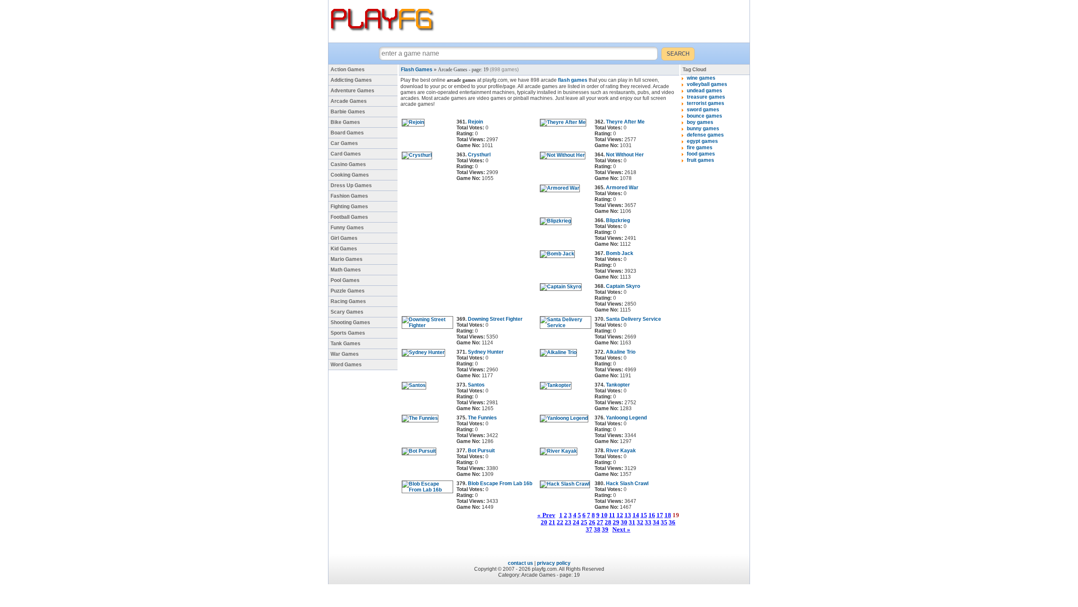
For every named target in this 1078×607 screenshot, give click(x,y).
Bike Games (345, 122)
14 (635, 515)
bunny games (703, 129)
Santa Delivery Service (633, 319)
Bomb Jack (619, 253)
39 (605, 529)
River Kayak (621, 451)
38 (597, 529)
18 (667, 515)
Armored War (622, 188)
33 (648, 522)
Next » (621, 529)
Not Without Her (625, 155)
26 (592, 522)
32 (640, 522)
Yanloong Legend (626, 418)
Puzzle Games (348, 291)
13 (627, 515)
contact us (520, 563)
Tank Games (345, 343)
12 (619, 515)
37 (589, 529)
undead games (704, 91)
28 (608, 522)
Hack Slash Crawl (627, 483)
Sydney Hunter (486, 352)
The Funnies (482, 418)
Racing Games (348, 301)
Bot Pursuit (481, 451)
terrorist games (705, 103)
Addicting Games (351, 80)
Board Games (347, 133)
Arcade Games (349, 101)
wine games (701, 78)
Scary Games (347, 312)
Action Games (348, 70)
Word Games (346, 365)
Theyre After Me (625, 122)
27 (600, 522)
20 (544, 522)
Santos (476, 385)
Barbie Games (348, 112)
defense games (705, 135)
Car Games (344, 143)
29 (616, 522)
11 (612, 515)
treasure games (706, 97)
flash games (572, 80)
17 (659, 515)
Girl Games (344, 238)
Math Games (346, 270)
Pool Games (345, 280)
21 (552, 522)
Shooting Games (350, 322)
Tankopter (618, 385)
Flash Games (416, 70)
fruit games (700, 160)
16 (651, 515)
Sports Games (348, 333)
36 (672, 522)
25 (584, 522)
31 (632, 522)
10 (604, 515)
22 (560, 522)
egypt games (702, 141)
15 (643, 515)
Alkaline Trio (620, 352)
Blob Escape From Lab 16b (500, 483)
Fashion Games (349, 196)
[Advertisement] (593, 21)
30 (624, 522)
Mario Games (347, 259)
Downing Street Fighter (495, 319)
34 (656, 522)
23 (568, 522)
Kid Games (344, 249)
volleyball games (707, 84)
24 (576, 522)
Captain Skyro (623, 286)
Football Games (349, 217)
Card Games (346, 154)
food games (701, 154)
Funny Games (347, 228)
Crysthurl (479, 155)
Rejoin (475, 122)
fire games (699, 147)
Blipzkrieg (618, 220)
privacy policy (554, 563)
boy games (700, 122)
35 (664, 522)
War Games (345, 354)
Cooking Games (350, 175)
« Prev (546, 515)
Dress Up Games (351, 185)
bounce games (704, 116)
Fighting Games (349, 206)
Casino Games (348, 164)
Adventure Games (352, 91)
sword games (703, 110)
